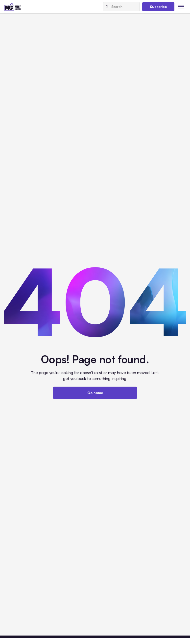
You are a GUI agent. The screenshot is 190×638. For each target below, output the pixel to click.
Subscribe (158, 6)
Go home (95, 393)
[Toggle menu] (181, 6)
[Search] (107, 6)
